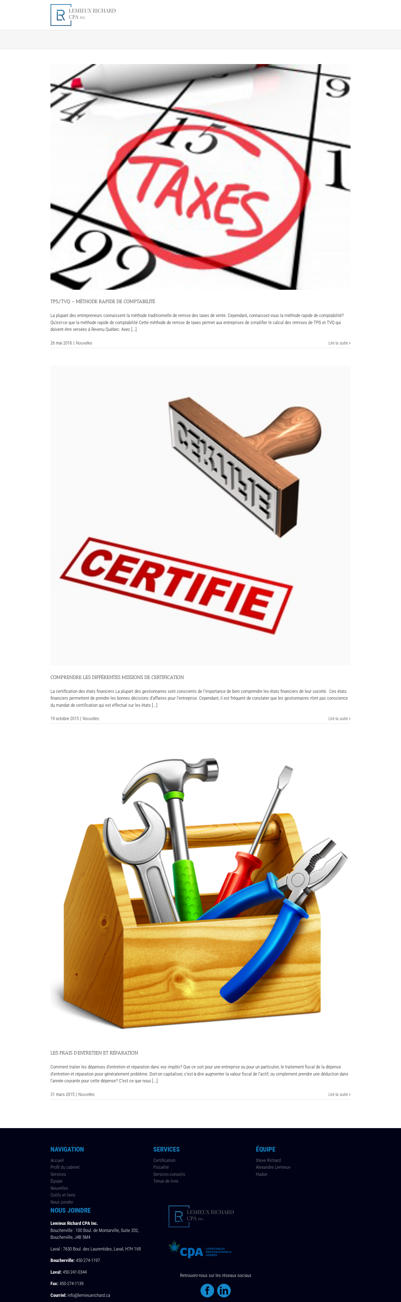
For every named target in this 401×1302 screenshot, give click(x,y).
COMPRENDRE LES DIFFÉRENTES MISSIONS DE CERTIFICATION (117, 677)
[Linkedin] (224, 1290)
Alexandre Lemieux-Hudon (273, 1170)
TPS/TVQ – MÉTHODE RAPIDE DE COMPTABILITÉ (102, 301)
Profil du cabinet (65, 1167)
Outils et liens (63, 1195)
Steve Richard (268, 1160)
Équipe (56, 1181)
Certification (164, 1160)
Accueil (57, 1160)
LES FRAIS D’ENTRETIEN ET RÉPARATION (94, 1053)
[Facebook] (207, 1290)
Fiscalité (161, 1167)
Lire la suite (338, 343)
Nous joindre (61, 1202)
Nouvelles (84, 343)
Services (58, 1174)
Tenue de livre (165, 1181)
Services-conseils (169, 1174)
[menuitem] (143, 15)
